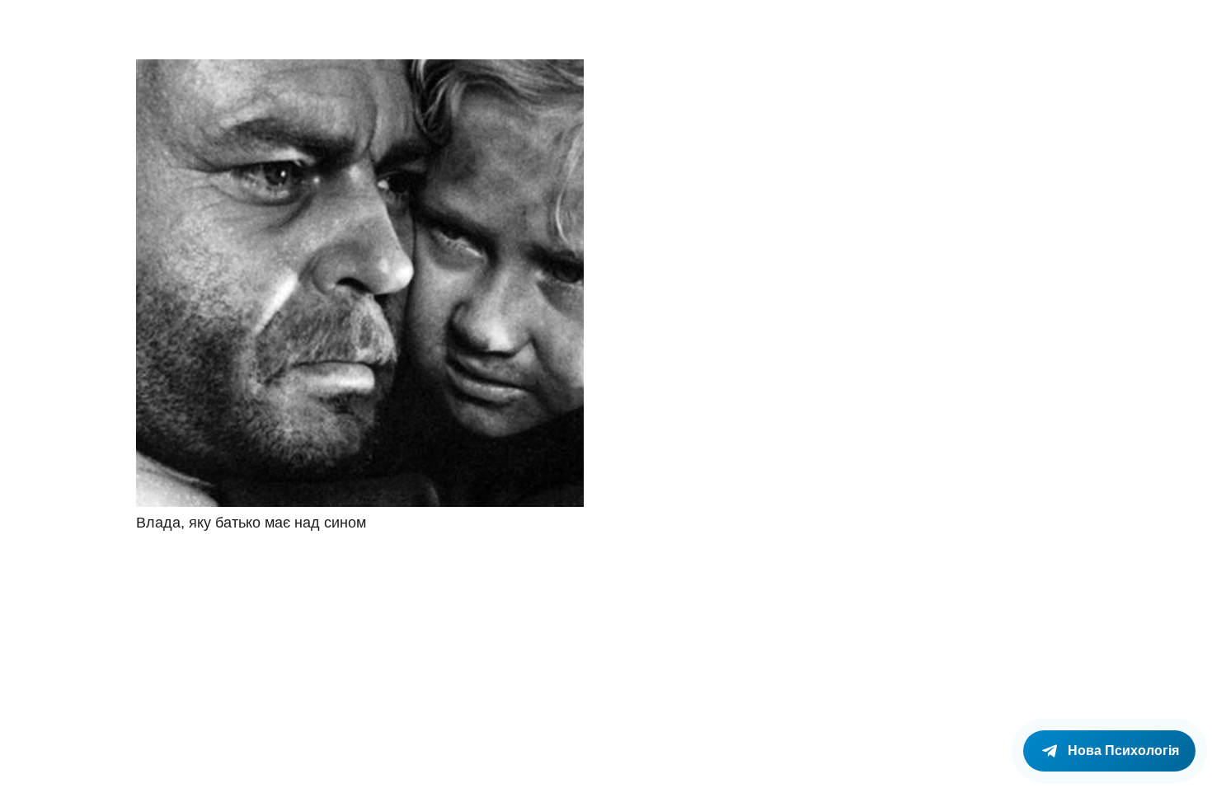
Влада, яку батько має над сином (251, 522)
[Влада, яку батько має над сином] (360, 283)
